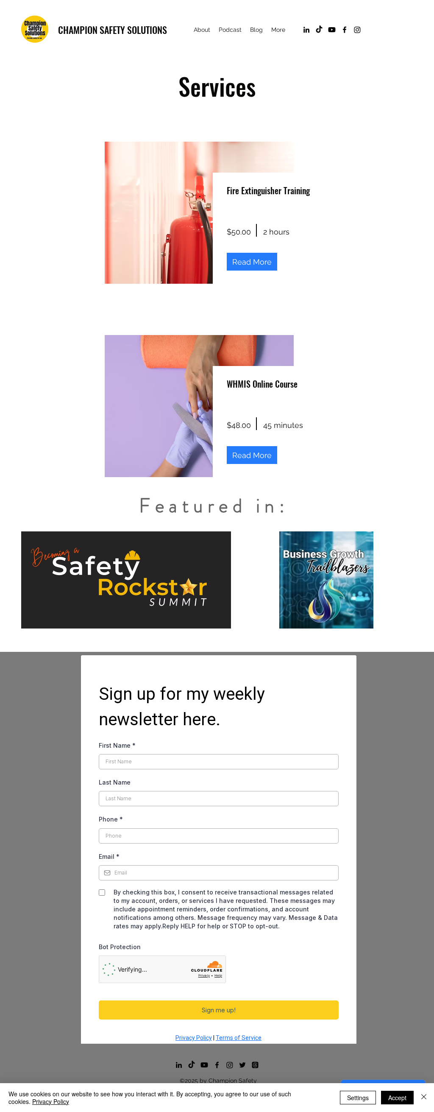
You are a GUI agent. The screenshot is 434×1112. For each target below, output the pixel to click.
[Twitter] (242, 1065)
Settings (358, 1097)
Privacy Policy (50, 1101)
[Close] (424, 1097)
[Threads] (255, 1065)
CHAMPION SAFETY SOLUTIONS (112, 29)
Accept (397, 1097)
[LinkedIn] (306, 29)
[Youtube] (332, 29)
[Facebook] (344, 29)
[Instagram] (357, 29)
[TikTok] (319, 29)
